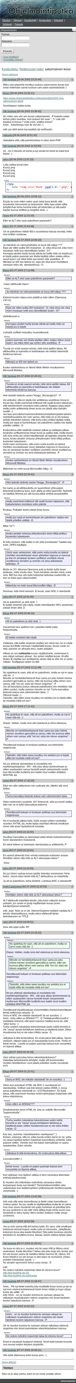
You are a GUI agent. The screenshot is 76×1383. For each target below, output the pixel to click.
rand (47, 187)
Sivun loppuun (10, 74)
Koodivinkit (30, 20)
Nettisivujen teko (31, 69)
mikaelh (7, 135)
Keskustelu (45, 20)
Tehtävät (7, 24)
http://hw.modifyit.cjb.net (16, 1272)
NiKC (6, 226)
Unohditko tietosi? (13, 59)
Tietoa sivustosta (68, 1381)
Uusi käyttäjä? (11, 57)
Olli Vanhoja (9, 79)
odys (6, 159)
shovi (6, 780)
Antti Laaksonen (12, 886)
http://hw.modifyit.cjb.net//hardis (20, 1275)
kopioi (6, 180)
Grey (6, 850)
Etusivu (6, 20)
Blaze (6, 93)
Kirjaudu (7, 51)
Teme (6, 215)
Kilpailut (58, 20)
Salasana (6, 41)
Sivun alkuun (9, 1362)
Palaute (19, 24)
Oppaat (17, 20)
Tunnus (5, 34)
